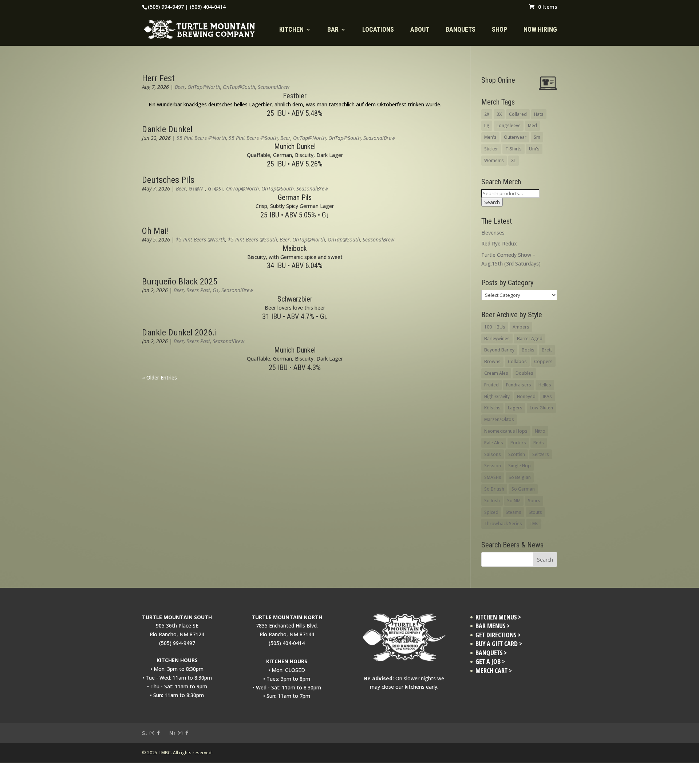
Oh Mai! (155, 231)
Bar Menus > (492, 626)
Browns (492, 361)
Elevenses (493, 232)
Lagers (515, 408)
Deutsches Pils (168, 180)
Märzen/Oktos (499, 419)
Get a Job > (490, 661)
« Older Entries (159, 377)
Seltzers (540, 454)
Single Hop (519, 466)
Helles (544, 385)
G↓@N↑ (197, 188)
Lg (486, 125)
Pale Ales (493, 443)
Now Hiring (540, 30)
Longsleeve (509, 125)
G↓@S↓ (216, 188)
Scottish (516, 454)
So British (494, 489)
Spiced (491, 512)
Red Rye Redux (499, 243)
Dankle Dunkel (167, 129)
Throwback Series (503, 523)
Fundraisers (518, 385)
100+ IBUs (494, 327)
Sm (537, 137)
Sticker (491, 149)
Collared (518, 114)
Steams (513, 512)
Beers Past (198, 290)
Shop (499, 30)
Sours (534, 500)
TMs (533, 523)
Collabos (517, 361)
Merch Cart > (493, 670)
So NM (514, 500)
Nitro (540, 431)
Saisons (492, 454)
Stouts (535, 512)
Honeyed (526, 396)
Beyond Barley (499, 350)
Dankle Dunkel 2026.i (179, 332)
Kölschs (492, 408)
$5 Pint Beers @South (253, 137)
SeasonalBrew (273, 86)
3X (499, 114)
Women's (494, 160)
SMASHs (492, 477)
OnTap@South (239, 86)
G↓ (216, 290)
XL (513, 160)
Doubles (524, 373)
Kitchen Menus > (498, 617)
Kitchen (291, 30)
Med (532, 125)
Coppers (543, 361)
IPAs (547, 396)
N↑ (172, 732)
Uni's (534, 149)
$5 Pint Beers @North (201, 137)
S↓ (144, 732)
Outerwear (515, 137)
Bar (333, 30)
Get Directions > (498, 635)
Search (492, 202)
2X (486, 114)
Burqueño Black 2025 (179, 281)
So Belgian (520, 477)
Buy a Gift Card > (498, 644)
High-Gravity (497, 396)
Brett (547, 350)
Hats (539, 114)
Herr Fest (158, 78)
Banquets (460, 30)
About (419, 30)
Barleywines (497, 338)
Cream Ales (496, 373)
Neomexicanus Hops (506, 431)
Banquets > (491, 653)
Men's (490, 137)
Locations (378, 30)
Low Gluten (541, 408)
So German (523, 489)
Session (492, 466)
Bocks (528, 350)
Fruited (491, 385)
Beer (180, 86)
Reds (538, 443)
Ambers (521, 327)
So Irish (492, 500)
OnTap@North (203, 86)
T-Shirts (513, 149)
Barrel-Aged (529, 338)
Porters (518, 443)
